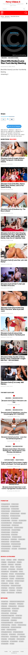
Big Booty (5, 130)
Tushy (21, 641)
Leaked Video (20, 578)
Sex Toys (12, 588)
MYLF (4, 629)
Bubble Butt (20, 131)
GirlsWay (14, 620)
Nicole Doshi (6, 541)
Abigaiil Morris (6, 504)
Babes (9, 560)
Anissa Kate (16, 509)
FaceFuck (17, 133)
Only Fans (5, 634)
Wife (9, 136)
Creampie (10, 133)
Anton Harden (6, 511)
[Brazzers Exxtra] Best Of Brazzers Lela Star (14, 401)
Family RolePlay (20, 574)
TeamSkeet (14, 641)
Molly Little (22, 539)
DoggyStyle (14, 571)
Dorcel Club (6, 613)
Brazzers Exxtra (17, 398)
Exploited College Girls (8, 615)
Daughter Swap (6, 611)
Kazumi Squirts (6, 525)
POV (17, 583)
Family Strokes (6, 618)
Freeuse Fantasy (17, 618)
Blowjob (4, 131)
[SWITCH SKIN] (26, 3)
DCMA (22, 651)
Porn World (21, 634)
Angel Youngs (6, 509)
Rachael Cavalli (16, 544)
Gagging (4, 134)
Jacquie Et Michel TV (8, 622)
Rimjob (4, 136)
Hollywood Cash (16, 516)
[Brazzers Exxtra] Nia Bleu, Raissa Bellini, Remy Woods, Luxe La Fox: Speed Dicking (13, 185)
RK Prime (23, 636)
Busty (3, 133)
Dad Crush (16, 608)
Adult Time (5, 601)
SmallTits (20, 588)
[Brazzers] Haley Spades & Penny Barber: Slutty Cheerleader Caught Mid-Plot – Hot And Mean (13, 358)
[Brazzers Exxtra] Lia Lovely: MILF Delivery (12, 383)
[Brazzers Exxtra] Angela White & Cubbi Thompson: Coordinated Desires (12, 160)
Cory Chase (6, 513)
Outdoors (5, 583)
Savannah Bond (7, 546)
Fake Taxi (19, 615)
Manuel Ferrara (6, 537)
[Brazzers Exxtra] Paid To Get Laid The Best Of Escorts (13, 285)
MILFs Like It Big (6, 625)
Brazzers (13, 139)
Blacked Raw (13, 606)
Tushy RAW (5, 643)
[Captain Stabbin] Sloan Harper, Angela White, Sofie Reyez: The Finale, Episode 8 (14, 463)
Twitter (6, 651)
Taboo (19, 590)
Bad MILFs (5, 604)
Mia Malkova (6, 539)
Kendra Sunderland (8, 527)
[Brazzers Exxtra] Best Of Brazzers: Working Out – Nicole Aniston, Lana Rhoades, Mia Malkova (14, 450)
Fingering (5, 576)
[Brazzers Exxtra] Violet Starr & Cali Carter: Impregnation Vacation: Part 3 (14, 488)
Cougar (19, 567)
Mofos (14, 625)
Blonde (4, 564)
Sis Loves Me (21, 639)
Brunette (12, 131)
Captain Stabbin (9, 460)
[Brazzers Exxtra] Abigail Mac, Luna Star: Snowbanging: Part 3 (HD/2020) (14, 413)
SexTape (5, 588)
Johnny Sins (23, 520)
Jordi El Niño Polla (7, 523)
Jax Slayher (15, 518)
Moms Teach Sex (16, 627)
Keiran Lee (15, 525)
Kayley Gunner (18, 523)
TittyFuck (19, 592)
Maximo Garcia (17, 537)
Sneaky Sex (5, 641)
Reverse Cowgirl (16, 585)
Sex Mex (5, 639)
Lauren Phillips (16, 530)
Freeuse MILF (6, 620)
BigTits (18, 130)
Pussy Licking (6, 585)
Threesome (11, 592)
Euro (21, 571)
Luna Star (17, 134)
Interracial (5, 578)
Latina (11, 134)
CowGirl (5, 569)
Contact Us (14, 653)
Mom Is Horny (22, 625)
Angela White (14, 506)
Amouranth (5, 506)
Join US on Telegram (15, 126)
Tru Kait (15, 548)
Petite (12, 583)
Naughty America (7, 632)
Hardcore (20, 576)
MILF (23, 134)
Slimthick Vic (17, 546)
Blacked (5, 606)
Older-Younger (20, 581)
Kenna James (19, 527)
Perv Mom (13, 634)
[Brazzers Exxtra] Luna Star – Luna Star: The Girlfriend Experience (14, 438)
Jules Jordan (19, 622)
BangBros (12, 604)
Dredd (23, 513)
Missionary (10, 581)
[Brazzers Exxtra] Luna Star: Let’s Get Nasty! (14, 261)
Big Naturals (12, 562)
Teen (4, 592)
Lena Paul (15, 532)
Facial (11, 574)
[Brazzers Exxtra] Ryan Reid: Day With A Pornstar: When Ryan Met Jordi (12, 309)
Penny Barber (6, 544)
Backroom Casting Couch (17, 601)
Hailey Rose (6, 516)
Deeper (16, 611)
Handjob (12, 576)
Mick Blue (14, 539)
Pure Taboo (6, 636)
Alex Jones (15, 504)
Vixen (12, 643)
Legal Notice (16, 651)
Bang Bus (20, 604)
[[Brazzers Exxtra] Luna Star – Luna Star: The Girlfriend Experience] (14, 426)
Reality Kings (19, 460)
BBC (15, 560)
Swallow (13, 590)
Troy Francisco (6, 548)
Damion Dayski (15, 513)
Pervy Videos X (13, 1)
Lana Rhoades (6, 530)
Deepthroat (5, 571)
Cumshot (20, 569)
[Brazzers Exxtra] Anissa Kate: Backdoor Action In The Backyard (13, 334)
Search (24, 9)
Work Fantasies (17, 136)
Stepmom (5, 590)
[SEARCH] (26, 13)
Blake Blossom (16, 511)
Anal (4, 560)
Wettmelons (6, 551)
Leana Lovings (6, 532)
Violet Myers (23, 548)
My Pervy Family (12, 629)
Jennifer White (6, 520)
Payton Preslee (16, 541)
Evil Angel (14, 613)
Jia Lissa (15, 520)
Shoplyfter (12, 639)
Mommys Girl (6, 627)
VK (10, 651)
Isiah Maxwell (6, 518)
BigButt (12, 130)
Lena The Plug (6, 534)
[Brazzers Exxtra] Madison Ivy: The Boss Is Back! (13, 210)
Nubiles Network (19, 632)
